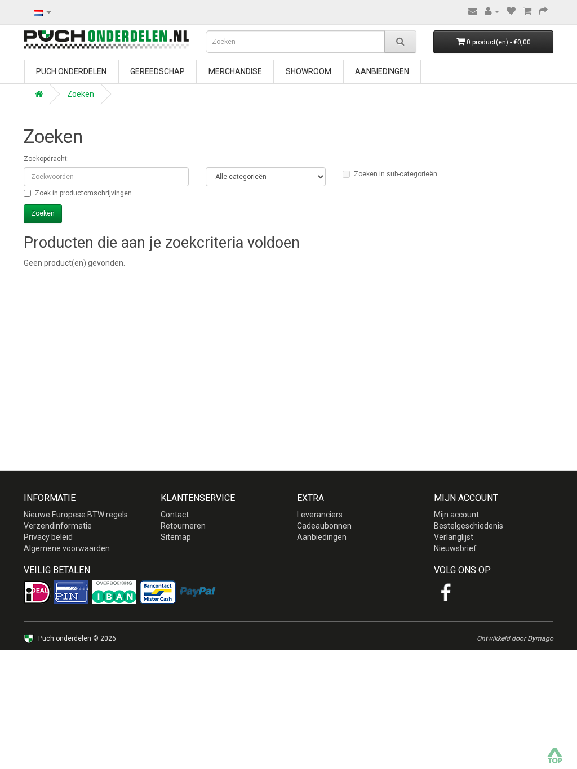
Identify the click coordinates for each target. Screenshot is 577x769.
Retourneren (183, 525)
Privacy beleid (48, 537)
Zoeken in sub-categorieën (395, 174)
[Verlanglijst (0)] (511, 11)
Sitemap (176, 537)
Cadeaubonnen (324, 525)
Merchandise (235, 71)
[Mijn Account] (492, 11)
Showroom (308, 71)
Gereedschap (157, 71)
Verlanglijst (453, 537)
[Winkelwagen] (527, 11)
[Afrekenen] (543, 11)
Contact (175, 514)
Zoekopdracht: (46, 159)
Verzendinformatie (58, 525)
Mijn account (456, 514)
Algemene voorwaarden (67, 548)
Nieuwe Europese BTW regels (76, 514)
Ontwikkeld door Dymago (515, 638)
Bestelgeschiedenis (468, 525)
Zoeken (80, 94)
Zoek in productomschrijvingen (83, 193)
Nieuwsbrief (455, 548)
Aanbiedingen (382, 71)
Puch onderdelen (71, 71)
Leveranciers (320, 514)
